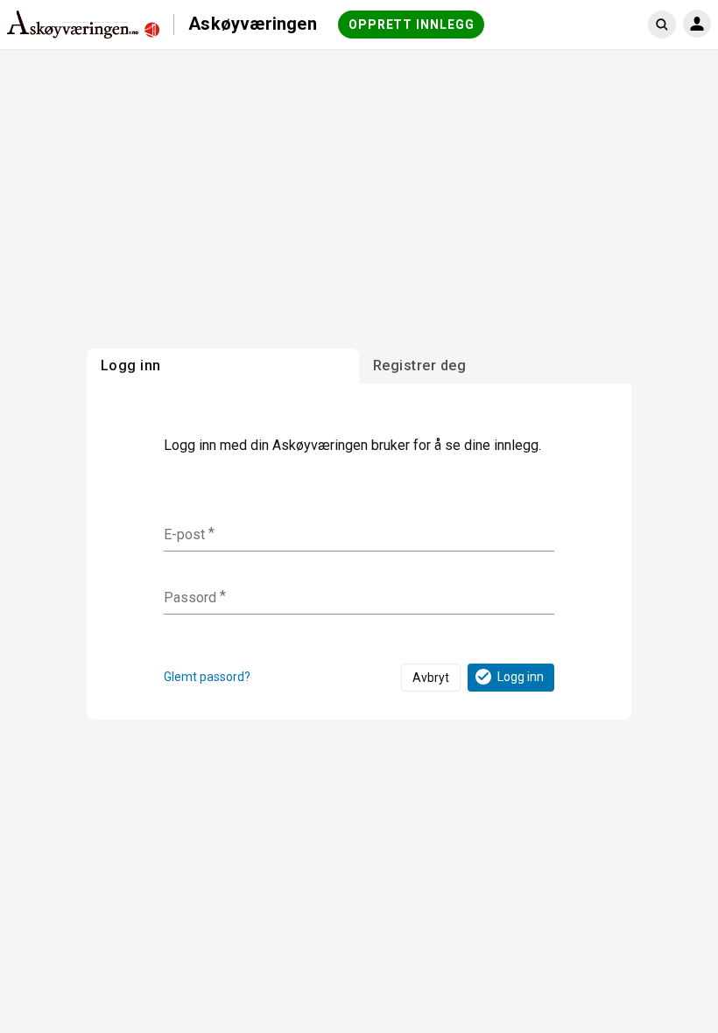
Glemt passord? (207, 677)
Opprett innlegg (411, 25)
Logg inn (520, 677)
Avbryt (430, 678)
